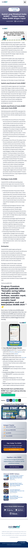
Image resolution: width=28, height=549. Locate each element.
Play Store (12, 351)
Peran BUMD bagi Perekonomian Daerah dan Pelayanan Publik (16, 497)
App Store (19, 351)
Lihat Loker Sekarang (14, 466)
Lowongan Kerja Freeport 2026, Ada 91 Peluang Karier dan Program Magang (16, 484)
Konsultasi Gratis (15, 449)
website (16, 353)
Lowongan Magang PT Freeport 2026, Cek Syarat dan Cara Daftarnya (17, 491)
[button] (25, 2)
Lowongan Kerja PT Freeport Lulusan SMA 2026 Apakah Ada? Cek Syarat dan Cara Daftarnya (17, 477)
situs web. (24, 357)
